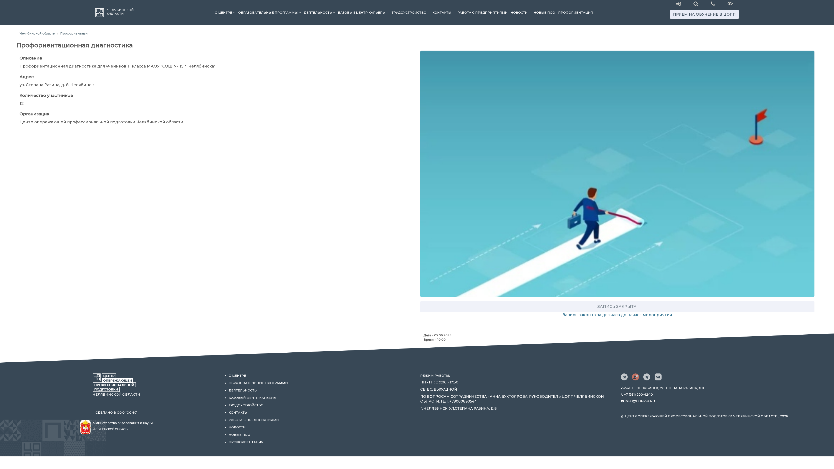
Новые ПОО (544, 13)
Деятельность (320, 13)
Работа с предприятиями (482, 13)
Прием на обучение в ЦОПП (704, 14)
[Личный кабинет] (678, 4)
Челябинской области (37, 33)
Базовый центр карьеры (364, 13)
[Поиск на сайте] (695, 4)
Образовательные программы (270, 13)
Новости (521, 13)
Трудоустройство (411, 13)
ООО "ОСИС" (127, 413)
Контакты (444, 13)
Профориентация (575, 13)
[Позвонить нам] (712, 3)
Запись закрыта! (617, 306)
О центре (226, 13)
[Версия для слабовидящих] (730, 3)
